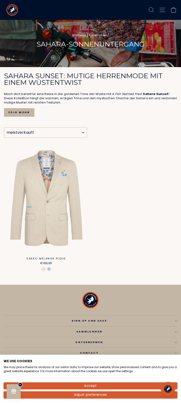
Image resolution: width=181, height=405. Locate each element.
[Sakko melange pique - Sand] (43, 269)
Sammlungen (89, 331)
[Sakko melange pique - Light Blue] (49, 269)
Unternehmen (89, 342)
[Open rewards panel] (14, 391)
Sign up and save (89, 321)
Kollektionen (98, 35)
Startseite (79, 35)
